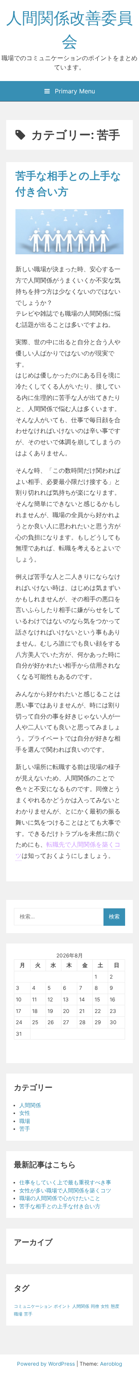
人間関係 (30, 1105)
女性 (24, 1113)
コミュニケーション (33, 1306)
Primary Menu (74, 91)
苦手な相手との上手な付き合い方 (59, 1206)
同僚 (95, 1306)
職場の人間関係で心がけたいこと (59, 1198)
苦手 (24, 1129)
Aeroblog (111, 1364)
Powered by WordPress (46, 1364)
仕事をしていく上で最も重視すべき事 (65, 1182)
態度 (115, 1306)
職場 (24, 1121)
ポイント (62, 1306)
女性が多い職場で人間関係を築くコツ (65, 1190)
